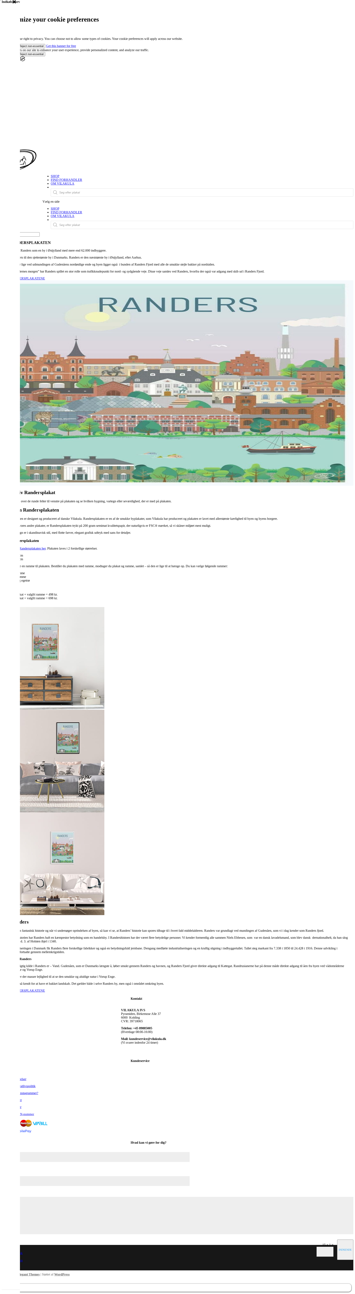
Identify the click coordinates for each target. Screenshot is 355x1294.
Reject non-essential (31, 46)
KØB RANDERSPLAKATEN (22, 278)
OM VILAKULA (62, 183)
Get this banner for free (61, 46)
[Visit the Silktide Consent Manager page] (22, 60)
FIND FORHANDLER (66, 180)
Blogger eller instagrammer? (20, 1093)
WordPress (62, 1274)
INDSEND (344, 1249)
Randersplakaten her (32, 548)
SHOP (55, 176)
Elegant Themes (28, 1274)
